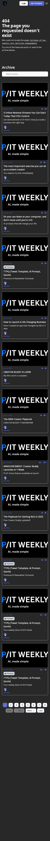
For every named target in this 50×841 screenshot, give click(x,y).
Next (29, 710)
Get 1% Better (36, 3)
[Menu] (46, 3)
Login (23, 3)
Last (41, 710)
